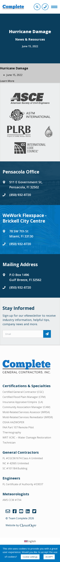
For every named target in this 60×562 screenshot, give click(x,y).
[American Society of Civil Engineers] (30, 98)
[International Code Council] (30, 148)
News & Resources (30, 39)
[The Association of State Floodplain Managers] (49, 131)
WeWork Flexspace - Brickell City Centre (25, 218)
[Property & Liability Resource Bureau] (19, 131)
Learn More (7, 81)
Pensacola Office (21, 172)
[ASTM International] (30, 115)
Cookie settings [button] (30, 556)
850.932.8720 (45, 6)
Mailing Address (20, 264)
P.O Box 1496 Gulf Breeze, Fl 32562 (25, 277)
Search (37, 6)
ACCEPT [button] (49, 556)
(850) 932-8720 (20, 195)
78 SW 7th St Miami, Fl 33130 (21, 233)
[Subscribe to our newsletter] (47, 334)
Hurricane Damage (14, 68)
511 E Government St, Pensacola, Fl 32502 (25, 184)
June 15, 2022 (30, 46)
